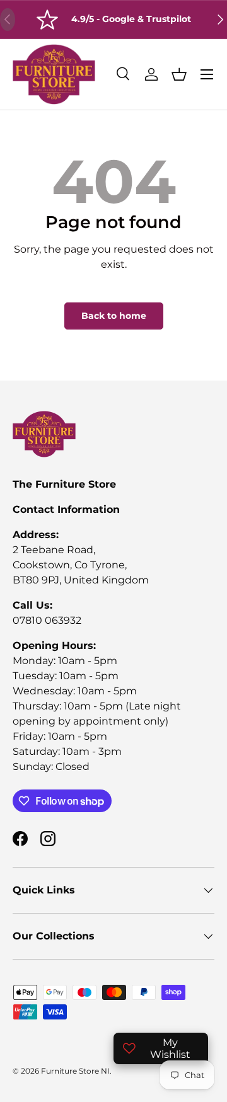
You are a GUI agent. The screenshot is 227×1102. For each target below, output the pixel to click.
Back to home (113, 315)
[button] (179, 74)
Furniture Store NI (75, 1071)
